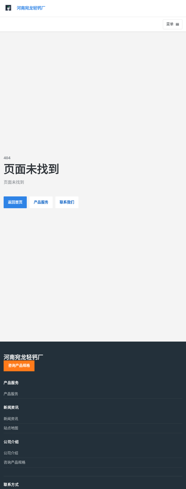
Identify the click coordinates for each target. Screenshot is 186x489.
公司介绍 (11, 453)
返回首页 (15, 202)
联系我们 (67, 202)
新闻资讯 (11, 419)
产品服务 (41, 202)
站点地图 (11, 428)
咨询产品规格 (19, 365)
